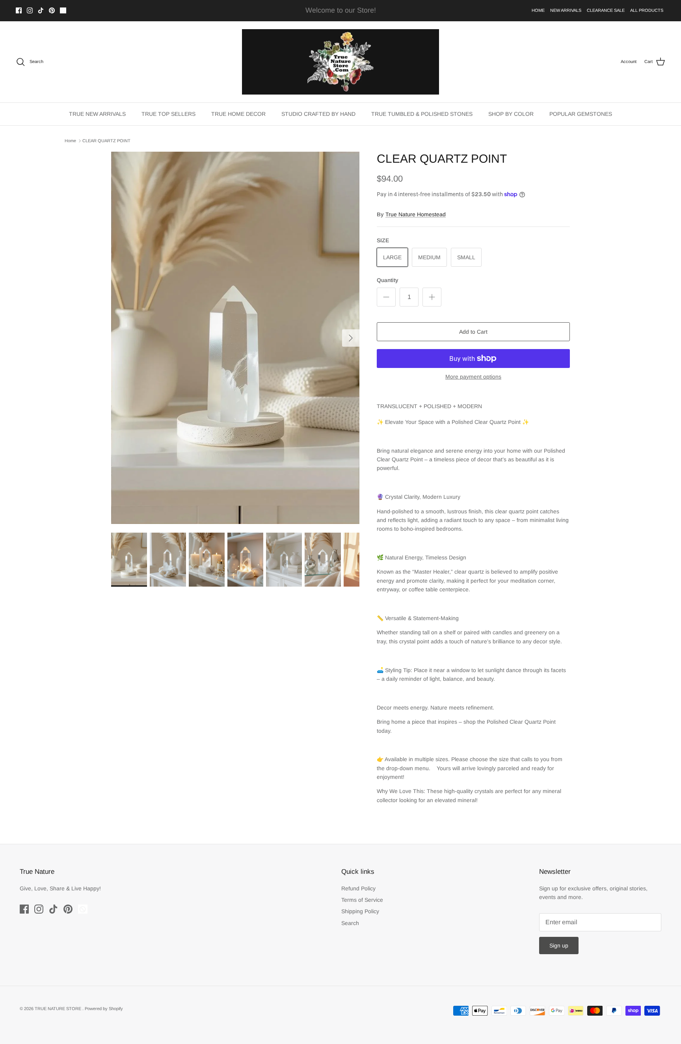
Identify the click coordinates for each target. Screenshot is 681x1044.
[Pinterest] (52, 10)
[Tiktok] (41, 10)
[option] (235, 338)
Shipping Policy (360, 911)
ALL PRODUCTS (646, 10)
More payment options (473, 376)
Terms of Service (362, 900)
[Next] (350, 338)
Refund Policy (358, 888)
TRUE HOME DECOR (238, 114)
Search (350, 923)
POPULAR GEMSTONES (580, 114)
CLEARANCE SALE (606, 10)
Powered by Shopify (104, 1008)
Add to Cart (473, 332)
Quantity (387, 280)
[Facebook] (19, 10)
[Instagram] (30, 10)
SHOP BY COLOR (511, 114)
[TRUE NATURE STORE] (340, 62)
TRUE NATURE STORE (58, 1008)
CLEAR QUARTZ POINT (106, 140)
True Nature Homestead (415, 214)
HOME (538, 10)
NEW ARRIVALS (565, 10)
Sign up (558, 945)
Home (70, 140)
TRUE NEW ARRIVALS (97, 114)
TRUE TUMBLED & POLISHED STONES (422, 114)
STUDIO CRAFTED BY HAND (318, 114)
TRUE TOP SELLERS (168, 114)
